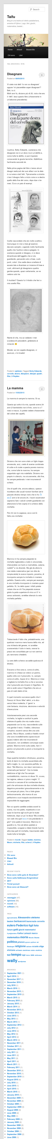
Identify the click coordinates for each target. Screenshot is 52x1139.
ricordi (17, 839)
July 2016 (11, 985)
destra (17, 373)
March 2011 (12, 1064)
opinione (18, 371)
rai (38, 942)
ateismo (35, 917)
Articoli (19, 49)
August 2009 (12, 1109)
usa (32, 955)
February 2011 (13, 1067)
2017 (9, 880)
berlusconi (20, 921)
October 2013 (13, 1012)
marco (35, 933)
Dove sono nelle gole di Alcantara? (22, 874)
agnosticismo (12, 918)
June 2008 (11, 1137)
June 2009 (11, 1113)
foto (36, 925)
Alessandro (24, 917)
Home (10, 49)
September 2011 (14, 1049)
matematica (13, 937)
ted (9, 954)
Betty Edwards (35, 371)
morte (24, 937)
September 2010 (14, 1076)
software (11, 906)
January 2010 (13, 1094)
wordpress (22, 961)
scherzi (28, 842)
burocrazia (31, 921)
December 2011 (14, 1043)
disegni (33, 373)
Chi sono (11, 55)
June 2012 (11, 1030)
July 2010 (11, 1082)
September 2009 (14, 1106)
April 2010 (11, 1088)
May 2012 (11, 1033)
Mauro (9, 842)
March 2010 (12, 1091)
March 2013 (12, 1021)
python (33, 942)
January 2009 (13, 1122)
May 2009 (11, 1116)
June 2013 (11, 1015)
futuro (10, 929)
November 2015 (14, 991)
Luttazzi (27, 933)
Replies (15, 376)
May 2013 (11, 1018)
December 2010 (14, 1070)
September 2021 (14, 973)
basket (10, 921)
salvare (29, 946)
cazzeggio (11, 897)
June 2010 (11, 1085)
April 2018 (11, 976)
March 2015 (12, 997)
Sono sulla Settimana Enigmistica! (22, 877)
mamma (37, 839)
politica (12, 942)
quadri (39, 373)
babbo (30, 839)
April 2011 (11, 1061)
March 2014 (12, 1006)
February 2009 (13, 1119)
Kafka (20, 933)
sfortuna (11, 950)
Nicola (31, 937)
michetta (16, 842)
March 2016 (12, 988)
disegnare (25, 373)
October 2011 (13, 1046)
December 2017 (14, 979)
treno (28, 955)
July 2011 (11, 1052)
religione (20, 946)
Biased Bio (30, 49)
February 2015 (13, 1000)
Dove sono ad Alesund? (17, 886)
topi (23, 955)
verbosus (38, 955)
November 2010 (14, 1073)
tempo (16, 954)
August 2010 (12, 1079)
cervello (10, 373)
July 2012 (11, 1027)
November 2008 (14, 1128)
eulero (11, 925)
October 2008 (13, 1131)
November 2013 (14, 1009)
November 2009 (14, 1100)
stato (33, 950)
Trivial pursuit (13, 883)
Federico (22, 925)
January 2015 (13, 1003)
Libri (21, 55)
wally (12, 960)
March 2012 (12, 1040)
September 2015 (14, 994)
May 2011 (11, 1058)
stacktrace (26, 950)
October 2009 (13, 1103)
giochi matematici (27, 929)
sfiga (41, 946)
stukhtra (39, 950)
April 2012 (11, 1036)
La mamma (15, 388)
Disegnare (14, 74)
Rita (8, 376)
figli (31, 925)
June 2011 (11, 1055)
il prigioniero (12, 933)
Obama (36, 937)
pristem (21, 942)
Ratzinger (10, 946)
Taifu (11, 16)
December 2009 (14, 1097)
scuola (35, 946)
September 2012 (14, 1024)
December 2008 (14, 1125)
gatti (15, 929)
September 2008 (14, 1134)
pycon (27, 942)
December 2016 (14, 982)
